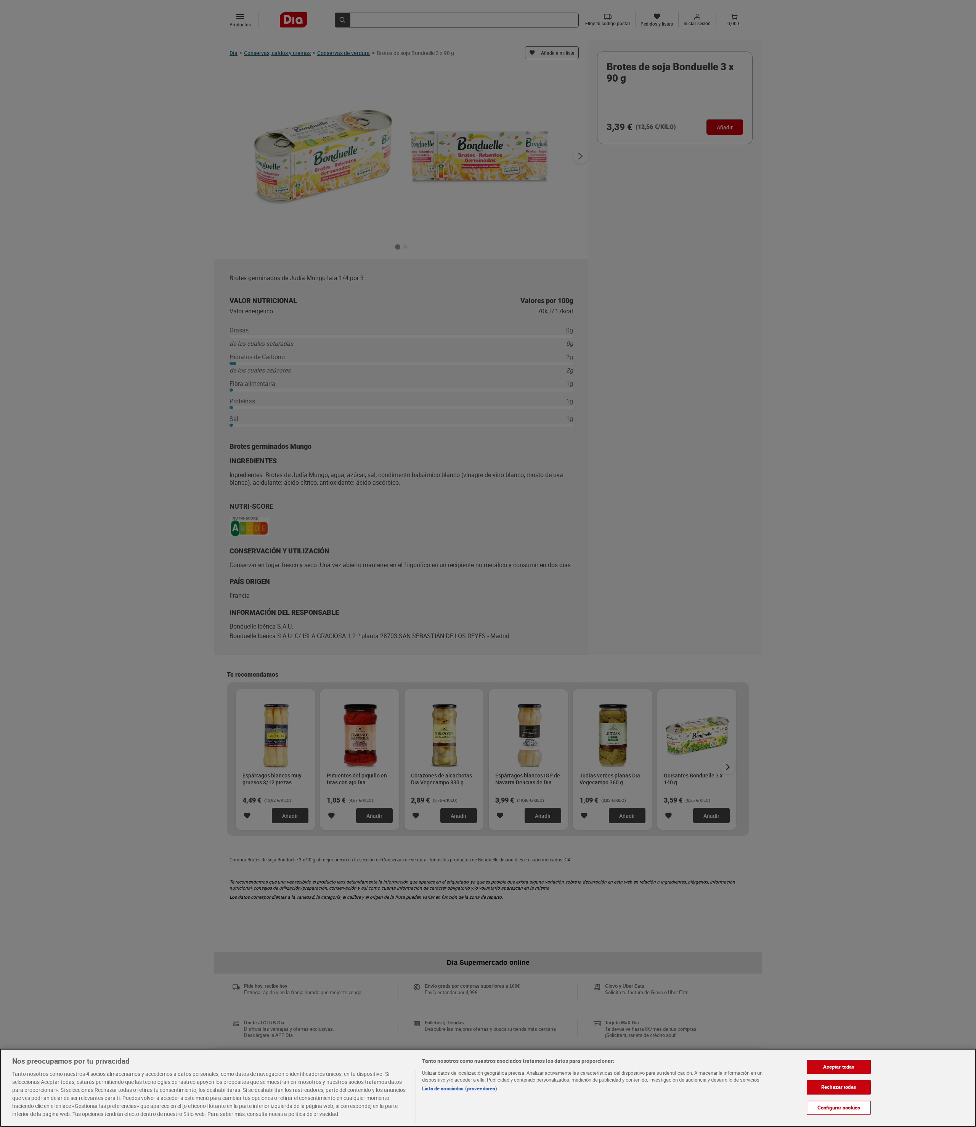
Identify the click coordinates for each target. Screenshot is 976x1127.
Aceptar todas (839, 1066)
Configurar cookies (838, 1107)
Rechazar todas (838, 1086)
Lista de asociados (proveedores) (459, 1088)
